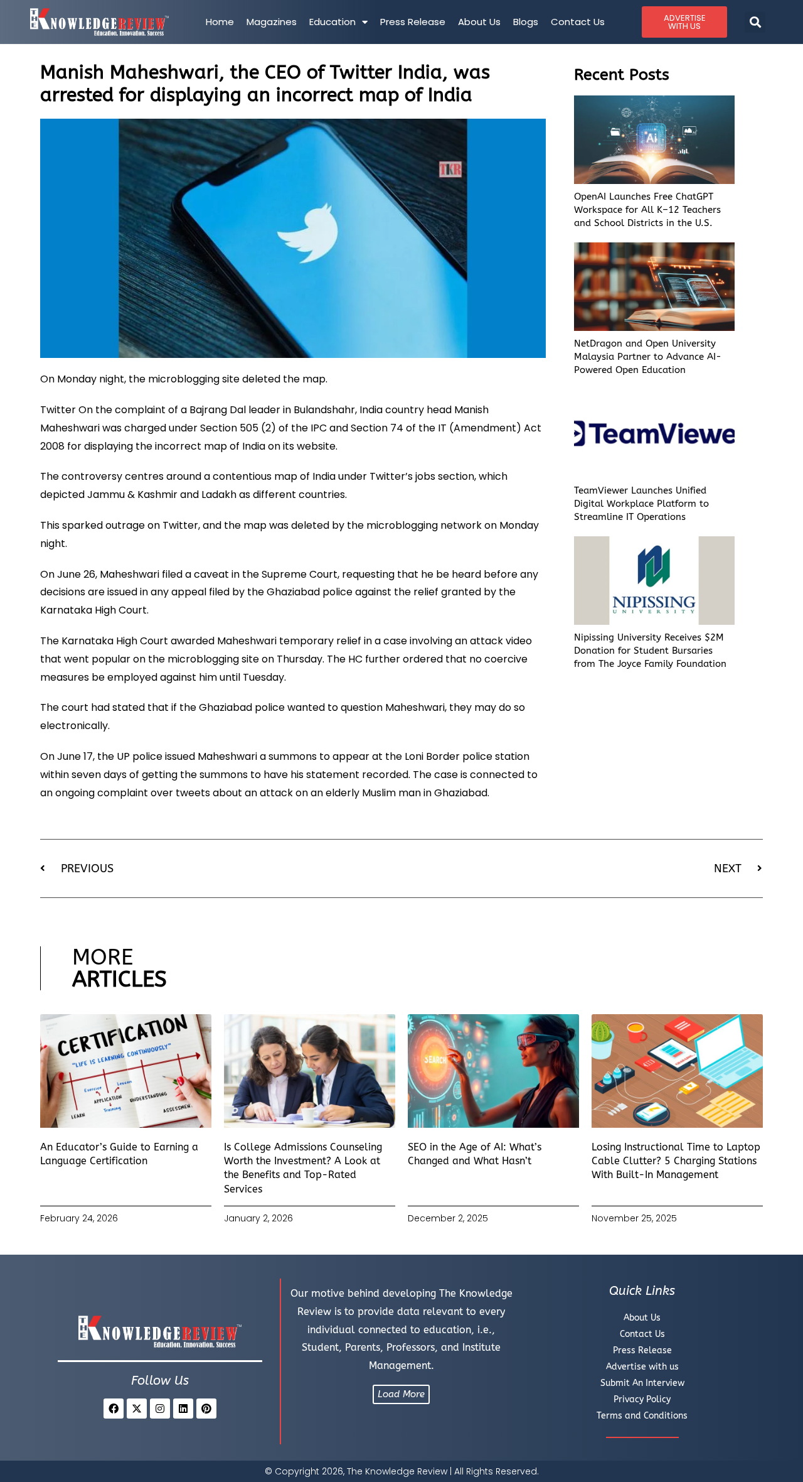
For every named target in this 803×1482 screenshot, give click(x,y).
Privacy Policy (642, 1399)
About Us (479, 21)
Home (220, 21)
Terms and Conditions (642, 1415)
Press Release (412, 21)
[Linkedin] (183, 1408)
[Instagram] (160, 1408)
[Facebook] (114, 1408)
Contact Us (578, 21)
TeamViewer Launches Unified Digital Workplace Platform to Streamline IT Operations (641, 503)
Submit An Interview (642, 1383)
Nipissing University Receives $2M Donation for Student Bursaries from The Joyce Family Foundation (650, 650)
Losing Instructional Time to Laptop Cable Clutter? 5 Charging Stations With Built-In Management (676, 1161)
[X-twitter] (137, 1408)
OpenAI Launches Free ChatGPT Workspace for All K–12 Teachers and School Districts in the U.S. (647, 210)
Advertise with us (642, 1366)
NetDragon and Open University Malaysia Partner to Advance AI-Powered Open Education (647, 357)
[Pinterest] (206, 1408)
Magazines (272, 21)
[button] (755, 22)
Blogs (525, 21)
